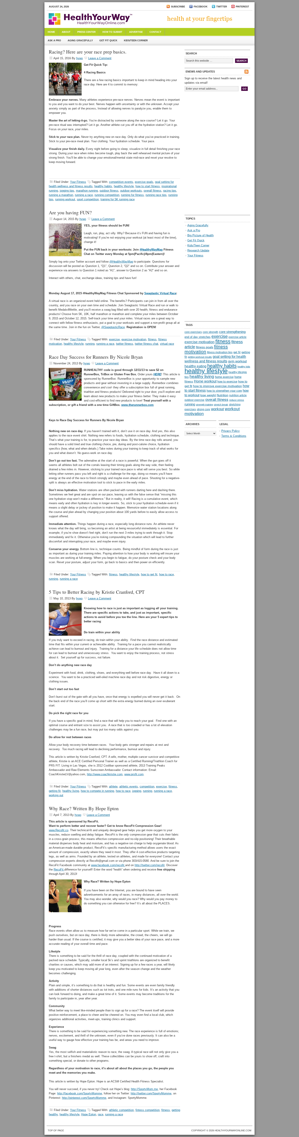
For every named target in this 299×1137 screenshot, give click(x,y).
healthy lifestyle (124, 186)
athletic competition (121, 1110)
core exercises (193, 332)
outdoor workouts (131, 190)
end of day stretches (198, 337)
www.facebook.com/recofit (108, 865)
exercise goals (144, 181)
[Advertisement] (217, 124)
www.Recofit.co (58, 830)
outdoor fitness (109, 190)
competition (147, 786)
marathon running (87, 190)
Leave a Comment (99, 58)
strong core (203, 409)
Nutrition (222, 395)
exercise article (237, 337)
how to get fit (149, 574)
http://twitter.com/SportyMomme (151, 1093)
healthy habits (103, 186)
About (66, 32)
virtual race (167, 343)
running (90, 343)
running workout (65, 199)
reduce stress (236, 400)
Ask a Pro (54, 40)
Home (51, 32)
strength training (204, 404)
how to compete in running (97, 791)
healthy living (70, 791)
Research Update (198, 250)
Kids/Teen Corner (136, 40)
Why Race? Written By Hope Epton (84, 808)
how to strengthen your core (224, 390)
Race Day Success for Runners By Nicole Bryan (96, 357)
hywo (79, 58)
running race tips (156, 195)
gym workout (237, 361)
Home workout (205, 381)
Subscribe (178, 6)
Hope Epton (88, 1114)
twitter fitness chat (146, 343)
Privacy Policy (230, 431)
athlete (113, 786)
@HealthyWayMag (121, 261)
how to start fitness (147, 186)
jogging (136, 791)
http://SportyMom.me (144, 1089)
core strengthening (232, 332)
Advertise (136, 32)
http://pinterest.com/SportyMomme (84, 1097)
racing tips (169, 190)
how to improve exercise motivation (217, 386)
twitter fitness (124, 343)
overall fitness (152, 190)
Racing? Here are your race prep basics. (88, 51)
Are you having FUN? (70, 212)
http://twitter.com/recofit (150, 865)
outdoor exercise (194, 399)
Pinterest (242, 6)
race (100, 1114)
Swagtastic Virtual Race (160, 293)
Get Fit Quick (108, 40)
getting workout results (200, 357)
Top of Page (56, 1130)
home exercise (224, 377)
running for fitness (132, 195)
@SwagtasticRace (113, 327)
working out (56, 795)
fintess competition (147, 1110)
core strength (210, 332)
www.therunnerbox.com (137, 405)
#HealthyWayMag (151, 249)
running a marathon (61, 195)
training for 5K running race (117, 199)
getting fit (55, 791)
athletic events (128, 786)
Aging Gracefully (80, 40)
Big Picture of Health (200, 235)
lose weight (208, 395)
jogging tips (67, 190)
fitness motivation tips (219, 352)
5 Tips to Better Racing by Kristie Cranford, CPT (96, 592)
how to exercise (227, 381)
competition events (121, 181)
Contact (155, 32)
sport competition (88, 199)
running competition (107, 195)
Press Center (86, 32)
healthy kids (243, 366)
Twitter (221, 6)
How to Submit (112, 32)
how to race (166, 574)
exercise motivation (133, 339)
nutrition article (238, 395)
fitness (152, 339)
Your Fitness (78, 181)
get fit (237, 352)
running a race (84, 195)
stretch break (221, 404)
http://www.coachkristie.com (105, 774)
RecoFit (59, 869)
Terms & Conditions (233, 436)
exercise (114, 339)
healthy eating (195, 366)
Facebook (201, 6)
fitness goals (204, 347)
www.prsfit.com (134, 774)
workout (217, 409)
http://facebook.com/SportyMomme (79, 1093)
